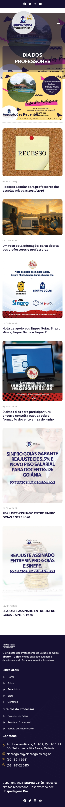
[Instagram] (35, 3)
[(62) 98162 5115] (3, 764)
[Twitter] (29, 3)
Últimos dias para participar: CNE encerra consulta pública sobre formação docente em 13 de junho (28, 415)
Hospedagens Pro (15, 791)
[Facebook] (24, 3)
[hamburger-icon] (58, 23)
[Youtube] (40, 3)
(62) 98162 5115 (18, 765)
